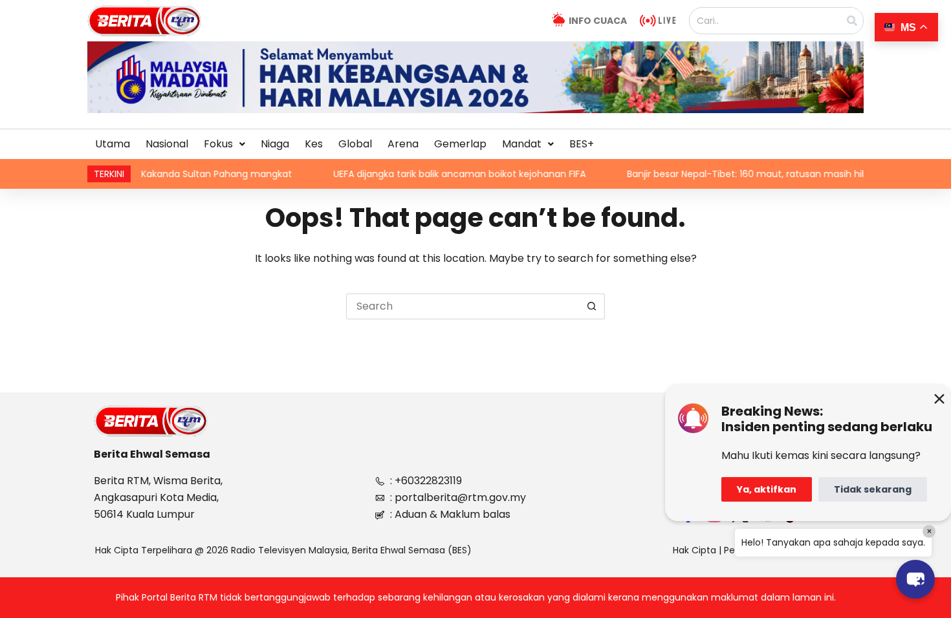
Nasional (167, 143)
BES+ (581, 143)
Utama (112, 143)
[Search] (852, 21)
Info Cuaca (598, 20)
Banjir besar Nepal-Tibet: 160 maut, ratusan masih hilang (727, 173)
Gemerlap (460, 143)
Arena (403, 143)
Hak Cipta (694, 550)
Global (355, 143)
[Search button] (592, 306)
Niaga (275, 143)
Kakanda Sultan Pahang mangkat (189, 173)
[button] (224, 144)
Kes (314, 143)
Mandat (521, 143)
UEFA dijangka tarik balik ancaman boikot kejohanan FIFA (432, 173)
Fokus (218, 143)
